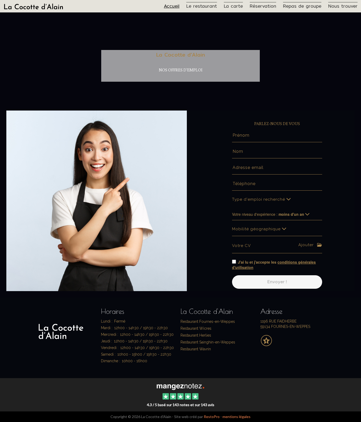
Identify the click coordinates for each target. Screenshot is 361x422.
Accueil (171, 5)
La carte (233, 5)
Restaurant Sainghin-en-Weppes (208, 342)
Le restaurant (201, 5)
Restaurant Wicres (196, 328)
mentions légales (237, 416)
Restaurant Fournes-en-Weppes (208, 321)
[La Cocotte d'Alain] (180, 386)
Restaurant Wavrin (196, 349)
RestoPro (212, 416)
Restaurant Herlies (196, 335)
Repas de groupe (302, 5)
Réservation (263, 5)
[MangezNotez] (266, 344)
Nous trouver (343, 5)
